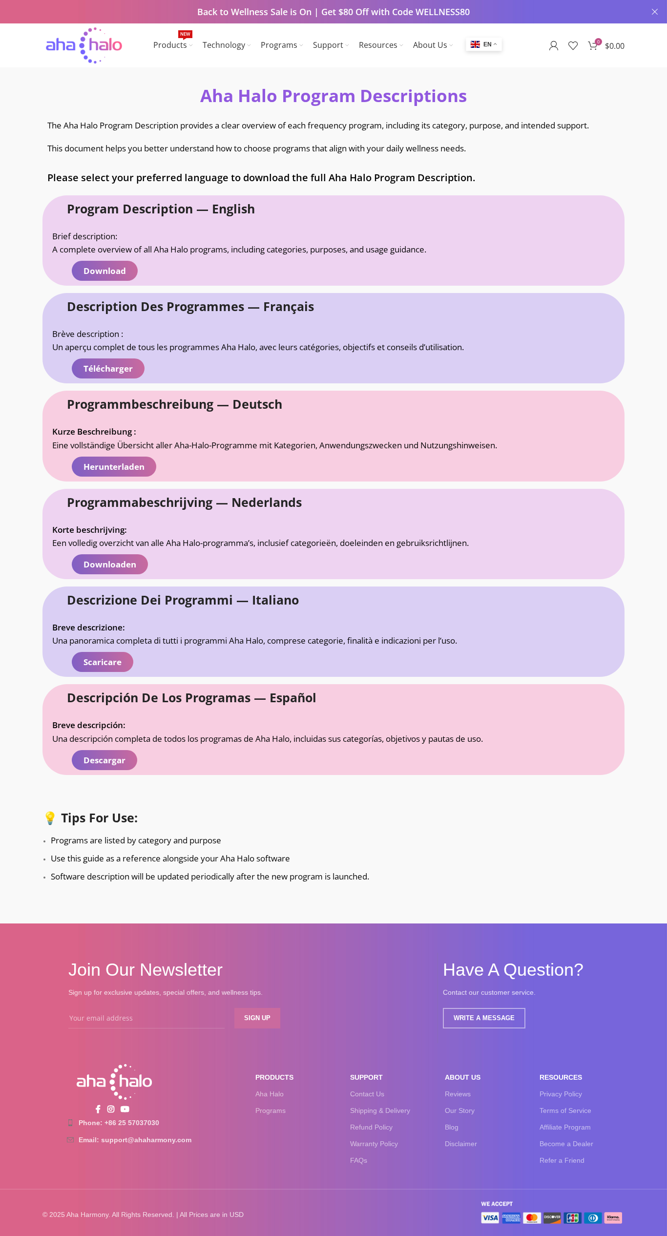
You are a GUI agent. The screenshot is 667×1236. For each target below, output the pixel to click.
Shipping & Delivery (380, 1110)
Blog (452, 1127)
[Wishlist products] (573, 45)
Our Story (460, 1110)
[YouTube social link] (125, 1109)
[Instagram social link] (110, 1109)
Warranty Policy (374, 1144)
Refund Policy (371, 1127)
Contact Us (367, 1094)
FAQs (358, 1160)
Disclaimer (461, 1144)
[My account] (553, 45)
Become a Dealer (566, 1144)
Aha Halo (269, 1094)
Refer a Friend (562, 1160)
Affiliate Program (565, 1127)
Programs (270, 1110)
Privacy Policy (561, 1094)
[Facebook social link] (98, 1109)
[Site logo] (83, 44)
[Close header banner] (655, 11)
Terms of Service (565, 1110)
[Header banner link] (319, 11)
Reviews (458, 1094)
